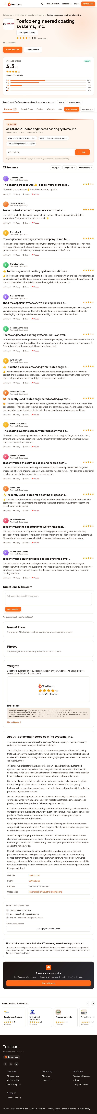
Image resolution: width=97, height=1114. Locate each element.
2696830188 (34, 880)
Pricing (76, 1080)
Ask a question (13, 609)
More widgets (13, 722)
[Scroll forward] (93, 1003)
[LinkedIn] (16, 1064)
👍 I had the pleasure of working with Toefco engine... (35, 367)
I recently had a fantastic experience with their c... (34, 210)
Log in (77, 4)
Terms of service (69, 1109)
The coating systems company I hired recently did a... (35, 431)
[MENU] (4, 4)
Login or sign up (14, 1097)
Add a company (14, 1084)
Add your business (81, 1084)
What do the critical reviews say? (21, 138)
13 (53, 694)
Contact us (46, 1080)
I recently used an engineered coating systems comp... (36, 558)
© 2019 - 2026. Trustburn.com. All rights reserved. (24, 1109)
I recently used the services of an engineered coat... (35, 463)
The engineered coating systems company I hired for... (36, 239)
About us (46, 1076)
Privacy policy (53, 1109)
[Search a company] (42, 3)
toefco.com (34, 875)
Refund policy (84, 1109)
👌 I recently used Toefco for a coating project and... (35, 495)
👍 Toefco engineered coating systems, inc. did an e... (36, 271)
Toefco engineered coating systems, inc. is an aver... (35, 335)
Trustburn (11, 1046)
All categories (13, 1076)
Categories (66, 4)
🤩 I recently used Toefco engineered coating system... (37, 399)
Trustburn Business (81, 1076)
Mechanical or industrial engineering (29, 15)
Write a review (53, 4)
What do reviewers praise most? (53, 138)
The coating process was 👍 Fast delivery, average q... (36, 184)
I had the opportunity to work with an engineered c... (34, 303)
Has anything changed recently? (21, 144)
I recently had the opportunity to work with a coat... (34, 526)
